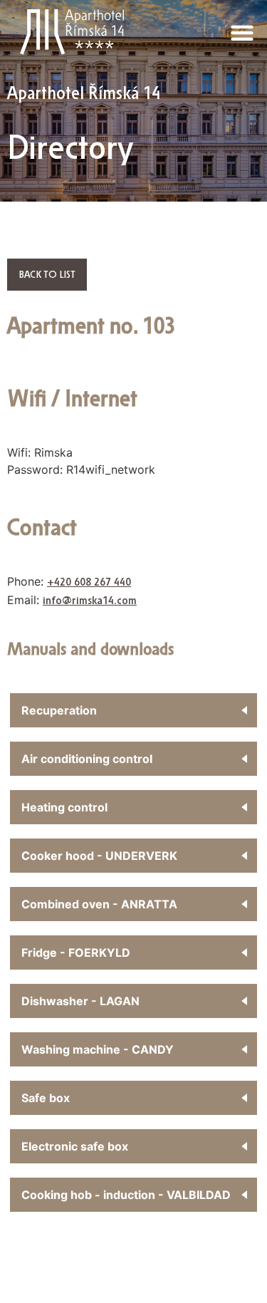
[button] (242, 32)
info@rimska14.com (90, 601)
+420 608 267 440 (89, 582)
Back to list (47, 274)
